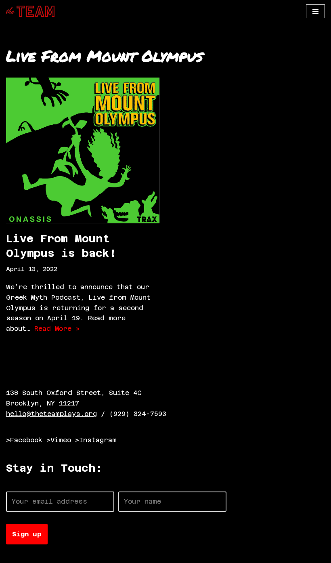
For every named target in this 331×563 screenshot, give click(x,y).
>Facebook (24, 440)
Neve (14, 554)
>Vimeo (58, 440)
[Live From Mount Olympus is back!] (82, 150)
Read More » (57, 328)
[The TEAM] (30, 11)
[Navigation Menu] (315, 11)
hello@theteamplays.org (51, 414)
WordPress (99, 554)
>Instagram (96, 440)
